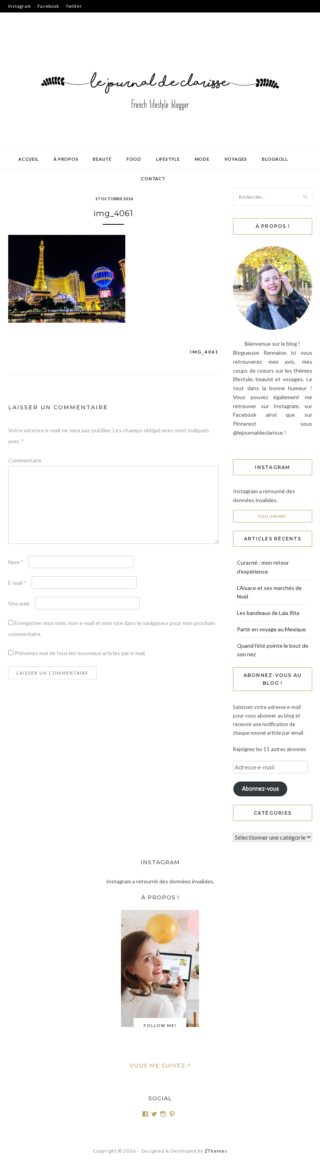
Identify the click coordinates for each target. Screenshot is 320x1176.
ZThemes (216, 1151)
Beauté (102, 159)
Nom (15, 562)
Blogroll (275, 159)
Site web (19, 603)
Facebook (48, 6)
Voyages (235, 159)
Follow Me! (272, 516)
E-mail (17, 582)
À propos (65, 159)
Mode (202, 159)
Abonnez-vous (260, 788)
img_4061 (204, 352)
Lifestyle (168, 159)
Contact (153, 178)
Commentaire (24, 460)
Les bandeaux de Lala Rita (268, 612)
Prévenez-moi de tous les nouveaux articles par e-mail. (80, 653)
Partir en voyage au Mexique (271, 629)
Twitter (74, 6)
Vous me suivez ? (160, 1065)
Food (133, 159)
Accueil (28, 159)
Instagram (19, 6)
